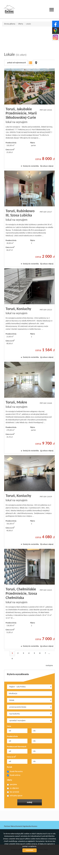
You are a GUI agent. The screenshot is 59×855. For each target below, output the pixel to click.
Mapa (36, 63)
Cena (9, 726)
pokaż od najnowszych (16, 63)
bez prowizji (14, 792)
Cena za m (11, 757)
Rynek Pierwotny (16, 772)
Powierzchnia (12, 736)
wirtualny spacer (16, 796)
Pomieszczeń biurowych (16, 747)
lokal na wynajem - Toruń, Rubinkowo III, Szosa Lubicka (29, 219)
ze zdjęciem (14, 788)
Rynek (9, 767)
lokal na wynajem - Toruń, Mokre (29, 408)
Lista (30, 63)
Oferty (9, 780)
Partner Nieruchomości (23, 815)
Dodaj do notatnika (31, 166)
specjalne (13, 784)
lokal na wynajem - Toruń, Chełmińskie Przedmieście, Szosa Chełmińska (29, 599)
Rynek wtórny (15, 775)
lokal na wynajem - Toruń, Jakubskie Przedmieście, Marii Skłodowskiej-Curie (29, 119)
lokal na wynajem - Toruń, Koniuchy (29, 314)
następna (49, 666)
